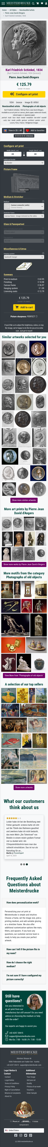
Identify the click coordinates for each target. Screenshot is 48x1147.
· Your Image (30, 1077)
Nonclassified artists (26, 10)
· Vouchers (30, 1090)
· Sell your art (30, 1080)
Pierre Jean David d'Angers (15, 13)
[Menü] (3, 3)
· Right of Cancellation (12, 1090)
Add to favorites (36, 130)
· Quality (29, 1083)
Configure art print (26, 94)
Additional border (9, 159)
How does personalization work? (23, 902)
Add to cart (25, 307)
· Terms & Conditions (11, 1083)
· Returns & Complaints (12, 1093)
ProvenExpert (19, 853)
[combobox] (24, 163)
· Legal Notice (9, 1080)
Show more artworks (24, 787)
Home (4, 10)
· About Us (7, 1096)
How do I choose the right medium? (19, 964)
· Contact (7, 1077)
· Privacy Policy (9, 1087)
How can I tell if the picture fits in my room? (23, 951)
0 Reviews (29, 136)
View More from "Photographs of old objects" (24, 675)
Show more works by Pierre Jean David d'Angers (24, 564)
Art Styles (13, 10)
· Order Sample (31, 1093)
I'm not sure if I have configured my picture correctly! (24, 977)
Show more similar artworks (24, 500)
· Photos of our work (33, 1087)
